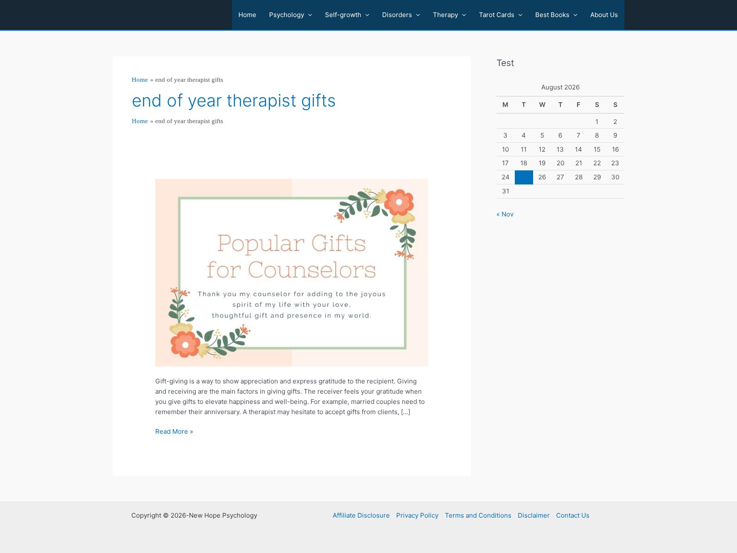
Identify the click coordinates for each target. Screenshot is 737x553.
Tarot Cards (496, 15)
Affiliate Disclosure (361, 515)
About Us (604, 15)
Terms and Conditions (478, 515)
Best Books (552, 15)
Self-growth (343, 15)
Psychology (286, 15)
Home (247, 15)
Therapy (445, 15)
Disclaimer (534, 515)
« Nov (505, 214)
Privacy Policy (417, 515)
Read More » (174, 432)
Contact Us (572, 515)
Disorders (397, 15)
